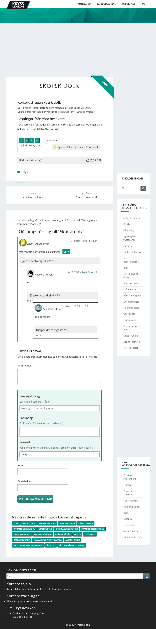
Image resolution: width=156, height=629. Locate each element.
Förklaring (26, 418)
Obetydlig (128, 230)
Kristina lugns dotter (67, 528)
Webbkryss (128, 4)
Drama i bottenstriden (93, 528)
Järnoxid (50, 545)
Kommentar (24, 365)
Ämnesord (84, 4)
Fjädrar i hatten (131, 307)
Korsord (25, 442)
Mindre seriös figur (133, 537)
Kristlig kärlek (130, 347)
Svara (22, 266)
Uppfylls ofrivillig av (24, 528)
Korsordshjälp (107, 4)
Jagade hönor (72, 539)
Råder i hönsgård (132, 295)
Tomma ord (129, 319)
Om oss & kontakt (23, 616)
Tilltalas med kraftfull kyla (48, 539)
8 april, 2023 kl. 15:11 (78, 306)
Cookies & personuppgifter (28, 613)
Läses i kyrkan (86, 523)
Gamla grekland (22, 539)
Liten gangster (131, 301)
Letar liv (127, 518)
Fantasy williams (132, 251)
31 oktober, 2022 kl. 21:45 (82, 271)
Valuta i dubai (28, 523)
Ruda (126, 512)
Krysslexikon (82, 624)
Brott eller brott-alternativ (28, 545)
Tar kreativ (129, 524)
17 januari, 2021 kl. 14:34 (83, 240)
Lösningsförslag (30, 396)
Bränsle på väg (62, 534)
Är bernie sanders (132, 218)
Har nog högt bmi (42, 534)
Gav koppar (129, 313)
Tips (143, 4)
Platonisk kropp (47, 523)
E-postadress (25, 481)
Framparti (128, 484)
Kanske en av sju (22, 534)
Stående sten (45, 528)
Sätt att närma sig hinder (71, 545)
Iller (16, 523)
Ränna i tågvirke (131, 341)
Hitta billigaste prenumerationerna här (29, 601)
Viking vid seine (131, 506)
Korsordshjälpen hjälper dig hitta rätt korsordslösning (39, 588)
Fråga (24, 172)
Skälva (77, 534)
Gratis (126, 224)
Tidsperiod (90, 534)
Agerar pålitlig (67, 523)
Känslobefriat (130, 500)
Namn (20, 465)
